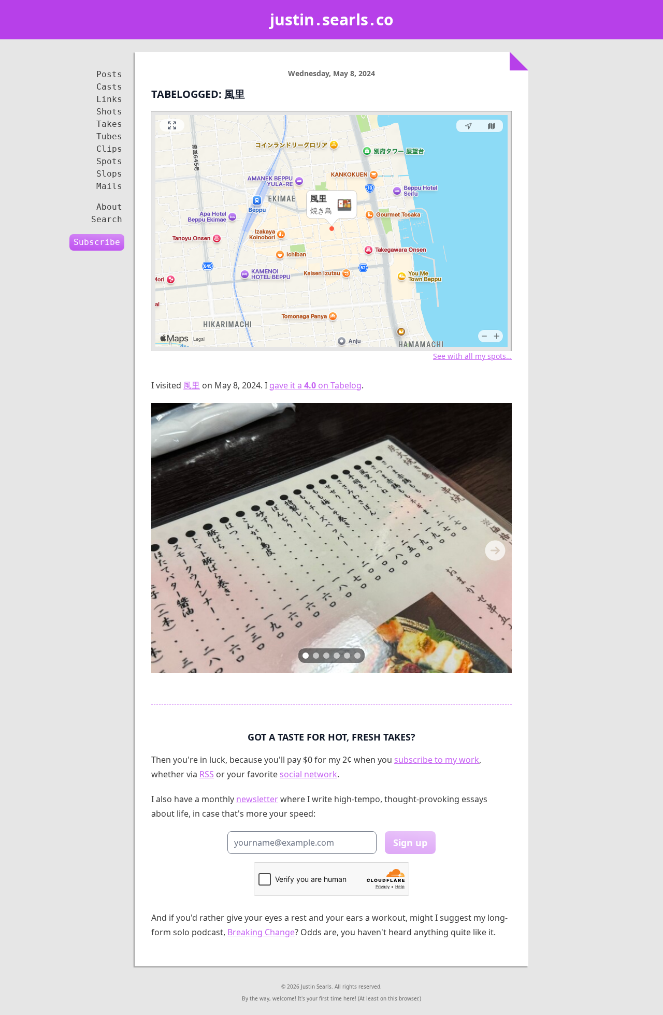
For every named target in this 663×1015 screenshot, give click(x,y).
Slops (109, 174)
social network (308, 774)
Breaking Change (261, 932)
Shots (109, 112)
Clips (109, 149)
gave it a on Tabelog (315, 385)
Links (109, 99)
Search (106, 219)
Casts (109, 87)
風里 (191, 385)
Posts (109, 74)
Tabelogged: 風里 (198, 94)
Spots (109, 161)
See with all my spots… (472, 356)
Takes (109, 124)
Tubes (109, 136)
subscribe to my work (436, 759)
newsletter (257, 799)
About (109, 207)
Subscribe (97, 242)
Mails (109, 186)
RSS (206, 774)
